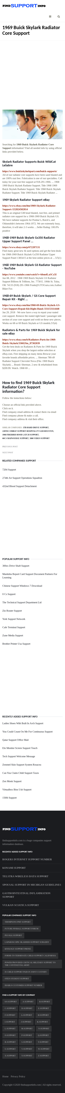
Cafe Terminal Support (13, 627)
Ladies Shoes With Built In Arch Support (22, 723)
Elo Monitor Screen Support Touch (19, 748)
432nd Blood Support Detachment (19, 486)
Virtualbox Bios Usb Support (16, 789)
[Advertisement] (32, 72)
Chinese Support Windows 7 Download (22, 585)
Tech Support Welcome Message (18, 756)
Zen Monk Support (11, 781)
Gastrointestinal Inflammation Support (26, 895)
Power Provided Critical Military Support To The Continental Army (30, 963)
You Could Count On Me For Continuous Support (27, 731)
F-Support (10, 1015)
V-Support (26, 1049)
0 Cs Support (8, 594)
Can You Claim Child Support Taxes (20, 773)
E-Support (43, 1008)
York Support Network (13, 619)
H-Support (43, 1015)
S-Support (26, 1042)
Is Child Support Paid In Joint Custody (26, 972)
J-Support (26, 1022)
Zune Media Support (12, 635)
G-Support (26, 1015)
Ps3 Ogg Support (13, 935)
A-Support (28, 1002)
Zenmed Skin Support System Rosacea (21, 764)
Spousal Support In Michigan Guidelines (31, 884)
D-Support (26, 1008)
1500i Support (9, 797)
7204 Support (9, 469)
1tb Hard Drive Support (36, 427)
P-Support (26, 1035)
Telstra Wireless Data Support (25, 876)
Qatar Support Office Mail (15, 740)
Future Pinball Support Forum (21, 929)
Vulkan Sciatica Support (20, 905)
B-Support (44, 1002)
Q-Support (43, 1035)
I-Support (10, 1022)
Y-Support (26, 1056)
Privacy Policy (18, 1076)
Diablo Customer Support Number (23, 985)
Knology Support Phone (18, 949)
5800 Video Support (40, 438)
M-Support (26, 1029)
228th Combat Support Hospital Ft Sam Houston (27, 431)
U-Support (10, 1049)
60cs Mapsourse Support (15, 438)
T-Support (43, 1042)
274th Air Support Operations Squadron (22, 478)
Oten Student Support (17, 979)
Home (5, 1076)
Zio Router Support (12, 610)
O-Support (10, 1035)
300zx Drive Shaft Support (15, 565)
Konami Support (14, 868)
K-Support (42, 1022)
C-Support (10, 1008)
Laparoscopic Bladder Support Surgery (27, 942)
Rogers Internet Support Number (27, 859)
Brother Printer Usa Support (16, 643)
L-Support (10, 1029)
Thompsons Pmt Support (18, 922)
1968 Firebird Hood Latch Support (20, 435)
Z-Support (43, 1056)
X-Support (10, 1056)
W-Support (43, 1049)
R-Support (10, 1042)
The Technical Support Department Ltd (21, 602)
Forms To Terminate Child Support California (30, 956)
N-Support (43, 1029)
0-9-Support (11, 1002)
